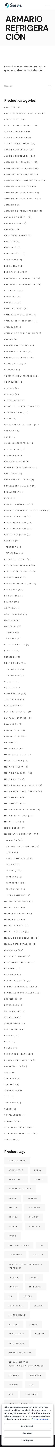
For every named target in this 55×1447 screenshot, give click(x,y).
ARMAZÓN (11, 840)
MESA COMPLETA (14, 767)
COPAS (8, 419)
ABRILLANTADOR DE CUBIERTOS (22, 113)
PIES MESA (10, 975)
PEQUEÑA (11, 547)
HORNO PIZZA (12, 663)
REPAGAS (14, 1375)
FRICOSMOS (15, 1255)
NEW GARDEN (16, 1334)
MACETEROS (11, 748)
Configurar (27, 1440)
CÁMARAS (9, 327)
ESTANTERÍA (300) (15, 523)
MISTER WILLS (17, 1315)
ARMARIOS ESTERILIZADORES (21, 211)
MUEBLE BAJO (12, 907)
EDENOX (13, 1217)
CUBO (7, 437)
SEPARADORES (12, 1023)
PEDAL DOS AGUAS (15, 956)
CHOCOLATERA (12, 364)
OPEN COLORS (17, 1343)
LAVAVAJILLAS (12, 730)
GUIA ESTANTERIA (14, 645)
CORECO (32, 1198)
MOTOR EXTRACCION (16, 901)
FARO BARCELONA (19, 1245)
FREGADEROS (11, 577)
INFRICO (13, 1287)
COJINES (9, 388)
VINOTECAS (10, 1121)
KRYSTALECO (16, 1306)
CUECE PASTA (12, 449)
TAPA (7, 1097)
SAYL (32, 1385)
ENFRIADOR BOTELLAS (17, 480)
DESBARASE (10, 455)
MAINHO (39, 1306)
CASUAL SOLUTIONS (20, 1189)
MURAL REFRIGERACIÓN (18, 944)
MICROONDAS (12, 828)
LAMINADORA (12, 706)
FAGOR (12, 1236)
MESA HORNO (12, 779)
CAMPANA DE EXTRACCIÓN (19, 333)
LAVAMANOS (11, 724)
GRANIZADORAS (13, 614)
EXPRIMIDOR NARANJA (17, 565)
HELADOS (9, 651)
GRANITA (38, 1255)
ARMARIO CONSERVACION (19, 174)
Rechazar (27, 1433)
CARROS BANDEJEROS (16, 345)
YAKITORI (9, 1139)
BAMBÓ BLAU (16, 1179)
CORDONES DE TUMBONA (20, 846)
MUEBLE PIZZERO (14, 932)
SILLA (9, 865)
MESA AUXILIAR (13, 761)
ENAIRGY (34, 1217)
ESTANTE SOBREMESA (16, 504)
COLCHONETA (12, 400)
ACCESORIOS (11, 119)
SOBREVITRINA (12, 1066)
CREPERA (9, 431)
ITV (11, 1296)
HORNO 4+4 (13, 675)
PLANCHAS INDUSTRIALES (19, 987)
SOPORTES (10, 1078)
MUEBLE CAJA (12, 920)
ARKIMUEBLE (16, 1170)
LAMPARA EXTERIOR (15, 712)
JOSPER (28, 1296)
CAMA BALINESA (13, 309)
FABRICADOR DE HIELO (17, 571)
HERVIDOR (10, 657)
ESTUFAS (9, 541)
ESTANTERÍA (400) (15, 529)
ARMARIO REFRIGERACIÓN (19, 193)
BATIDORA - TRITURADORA (20, 278)
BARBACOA (10, 260)
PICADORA (10, 968)
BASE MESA (10, 266)
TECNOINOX (31, 1394)
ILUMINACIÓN (12, 694)
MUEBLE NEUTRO (14, 926)
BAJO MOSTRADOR (15, 235)
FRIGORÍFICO (12, 596)
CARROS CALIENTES (15, 351)
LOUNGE (9, 742)
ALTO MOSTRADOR (14, 132)
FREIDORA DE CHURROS (18, 584)
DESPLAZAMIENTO (14, 461)
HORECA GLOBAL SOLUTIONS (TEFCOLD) (25, 1266)
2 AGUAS (11, 639)
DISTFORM (34, 1208)
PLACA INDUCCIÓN (15, 981)
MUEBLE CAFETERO (15, 914)
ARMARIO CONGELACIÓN (18, 162)
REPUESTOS (10, 1005)
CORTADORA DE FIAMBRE (18, 425)
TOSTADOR (10, 1103)
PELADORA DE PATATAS (17, 962)
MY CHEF (14, 1324)
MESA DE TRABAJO (15, 773)
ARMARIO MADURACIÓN (17, 186)
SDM (11, 1394)
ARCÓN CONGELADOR (16, 150)
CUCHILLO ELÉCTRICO (17, 443)
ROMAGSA (35, 1375)
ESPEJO (8, 498)
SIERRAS (9, 1036)
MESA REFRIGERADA (15, 816)
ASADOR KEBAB (13, 223)
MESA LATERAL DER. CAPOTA (21, 785)
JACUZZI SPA (11, 700)
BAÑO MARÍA (11, 254)
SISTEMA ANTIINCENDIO (18, 1060)
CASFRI (39, 1179)
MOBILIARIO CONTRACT (18, 834)
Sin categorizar (15, 1054)
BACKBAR (9, 229)
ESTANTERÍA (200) (15, 516)
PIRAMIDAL (12, 553)
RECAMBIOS (11, 999)
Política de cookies (41, 1419)
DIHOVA (13, 1208)
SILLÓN (10, 871)
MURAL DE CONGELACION (19, 938)
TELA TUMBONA (16, 895)
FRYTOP (8, 602)
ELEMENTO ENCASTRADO (18, 467)
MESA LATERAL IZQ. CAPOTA (20, 791)
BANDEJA (9, 248)
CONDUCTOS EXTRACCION (19, 406)
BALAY (38, 1170)
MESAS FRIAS (11, 822)
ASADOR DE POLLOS (15, 217)
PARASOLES (10, 950)
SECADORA (10, 1017)
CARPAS (8, 339)
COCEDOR (9, 370)
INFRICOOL (35, 1287)
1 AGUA (10, 632)
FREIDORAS (10, 590)
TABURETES (12, 883)
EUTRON (13, 1226)
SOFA (7, 1072)
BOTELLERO (11, 290)
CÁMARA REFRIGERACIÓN (19, 321)
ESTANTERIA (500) (15, 535)
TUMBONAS (12, 889)
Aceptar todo (27, 1426)
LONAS (9, 852)
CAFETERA (10, 296)
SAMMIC (13, 1385)
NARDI (33, 1324)
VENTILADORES (13, 1115)
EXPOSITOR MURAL (15, 559)
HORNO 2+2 (13, 669)
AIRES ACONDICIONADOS (18, 125)
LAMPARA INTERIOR (15, 718)
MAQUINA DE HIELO (15, 755)
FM (41, 1245)
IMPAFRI (34, 1277)
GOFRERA (9, 608)
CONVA (13, 1198)
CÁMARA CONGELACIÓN (18, 315)
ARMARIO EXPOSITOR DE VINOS (22, 180)
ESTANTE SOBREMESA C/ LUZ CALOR (25, 510)
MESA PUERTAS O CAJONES (20, 810)
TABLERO (11, 877)
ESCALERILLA (12, 492)
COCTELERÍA (11, 382)
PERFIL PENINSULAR (20, 1353)
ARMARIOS (10, 205)
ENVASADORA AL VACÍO (17, 486)
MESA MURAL (11, 797)
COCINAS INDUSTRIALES (18, 376)
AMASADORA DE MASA (17, 144)
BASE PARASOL (12, 272)
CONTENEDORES (13, 413)
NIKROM (39, 1334)
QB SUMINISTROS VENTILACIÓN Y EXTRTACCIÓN (26, 1364)
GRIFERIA (9, 620)
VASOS (8, 1109)
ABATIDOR (10, 107)
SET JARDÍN (11, 1030)
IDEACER (14, 1277)
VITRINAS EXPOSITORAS (18, 1127)
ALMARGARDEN (17, 1161)
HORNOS (9, 681)
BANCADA (9, 242)
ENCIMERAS (11, 474)
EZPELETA (34, 1226)
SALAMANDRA (12, 1011)
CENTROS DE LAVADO (16, 358)
